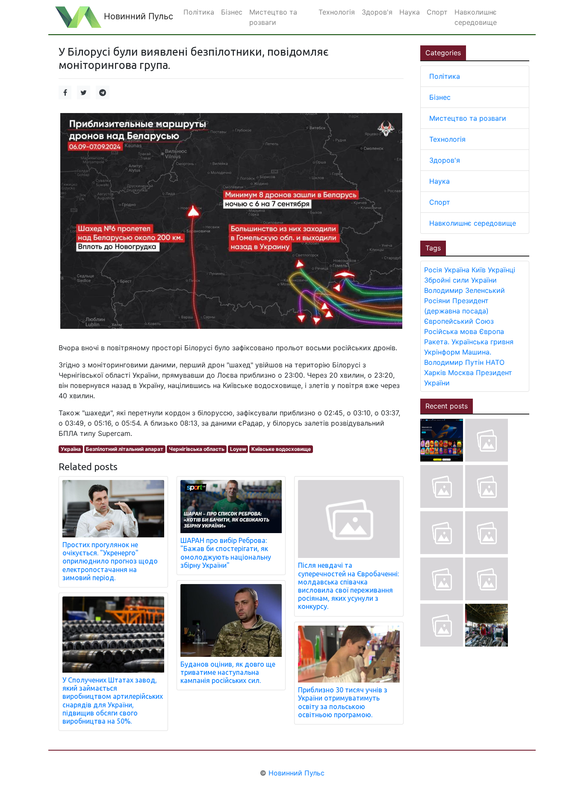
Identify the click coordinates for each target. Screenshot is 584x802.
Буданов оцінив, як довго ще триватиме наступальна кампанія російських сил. (227, 672)
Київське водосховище (281, 449)
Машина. (476, 352)
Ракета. (436, 341)
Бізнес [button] (231, 12)
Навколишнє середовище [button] (475, 17)
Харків (435, 372)
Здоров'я (444, 160)
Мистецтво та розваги (467, 118)
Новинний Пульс (137, 16)
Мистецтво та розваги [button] (273, 17)
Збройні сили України (460, 280)
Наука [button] (409, 12)
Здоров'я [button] (377, 12)
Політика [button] (198, 12)
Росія (433, 269)
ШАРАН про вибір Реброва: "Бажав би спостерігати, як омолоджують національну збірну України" (225, 553)
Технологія (447, 139)
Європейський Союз (459, 321)
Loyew (238, 449)
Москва (461, 372)
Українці (501, 269)
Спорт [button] (437, 12)
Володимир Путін (454, 362)
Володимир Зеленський (464, 290)
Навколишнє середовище (472, 223)
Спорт (439, 202)
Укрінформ (442, 352)
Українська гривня (482, 341)
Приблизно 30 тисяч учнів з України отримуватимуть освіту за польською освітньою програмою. (342, 702)
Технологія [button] (337, 12)
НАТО (495, 362)
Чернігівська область (196, 449)
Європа (491, 331)
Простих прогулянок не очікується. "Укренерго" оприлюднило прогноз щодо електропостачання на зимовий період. (110, 561)
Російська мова (450, 331)
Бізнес (440, 97)
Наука (439, 181)
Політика (444, 76)
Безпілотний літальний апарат (124, 449)
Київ (479, 269)
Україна (71, 449)
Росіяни (437, 300)
